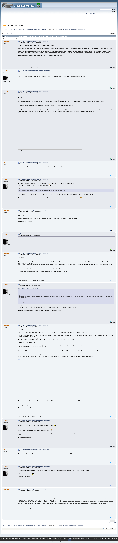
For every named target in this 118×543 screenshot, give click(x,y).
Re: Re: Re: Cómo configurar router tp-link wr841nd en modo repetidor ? (36, 284)
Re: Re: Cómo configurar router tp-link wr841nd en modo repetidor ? (35, 70)
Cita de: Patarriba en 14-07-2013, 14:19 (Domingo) (28, 288)
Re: (21, 233)
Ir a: (102, 528)
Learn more (74, 539)
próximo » (114, 31)
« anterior (109, 31)
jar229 (56, 29)
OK (69, 539)
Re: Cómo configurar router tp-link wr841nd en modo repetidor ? (34, 41)
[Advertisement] (59, 21)
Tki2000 (59, 29)
